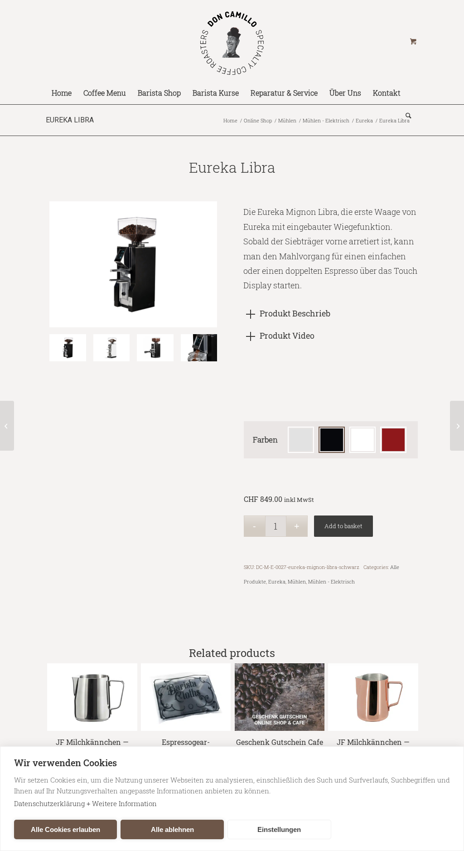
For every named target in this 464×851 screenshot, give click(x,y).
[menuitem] (61, 93)
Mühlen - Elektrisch (331, 581)
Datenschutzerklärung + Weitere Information (85, 803)
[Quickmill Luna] (457, 426)
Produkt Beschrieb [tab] (295, 313)
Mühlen (297, 581)
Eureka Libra (70, 120)
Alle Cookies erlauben (65, 829)
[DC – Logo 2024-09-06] (232, 41)
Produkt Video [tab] (287, 335)
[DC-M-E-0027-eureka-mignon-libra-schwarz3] (199, 348)
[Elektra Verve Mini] (7, 426)
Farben (265, 439)
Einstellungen (279, 829)
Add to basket (343, 526)
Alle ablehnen (172, 829)
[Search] (405, 115)
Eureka (276, 581)
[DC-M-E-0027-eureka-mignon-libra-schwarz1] (133, 264)
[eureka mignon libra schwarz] (155, 348)
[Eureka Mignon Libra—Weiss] (112, 348)
